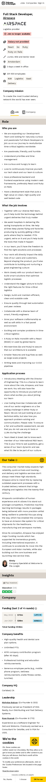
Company (31, 112)
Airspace (9, 18)
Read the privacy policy (11, 771)
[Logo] (9, 3)
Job (17, 112)
